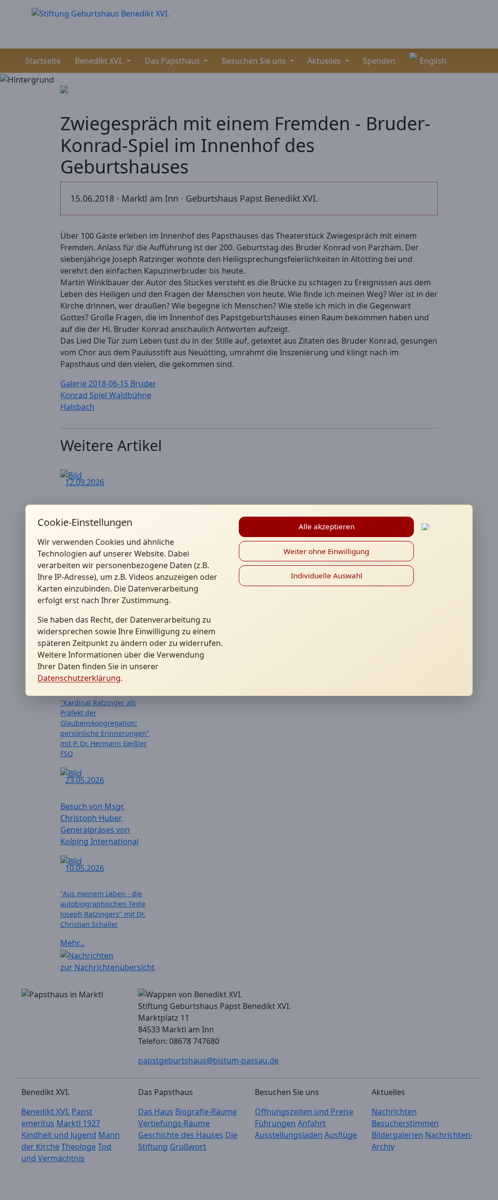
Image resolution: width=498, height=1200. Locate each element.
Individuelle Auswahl (326, 575)
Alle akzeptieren (327, 526)
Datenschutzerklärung (79, 678)
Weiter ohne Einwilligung (326, 551)
